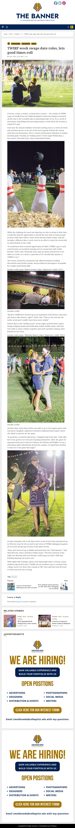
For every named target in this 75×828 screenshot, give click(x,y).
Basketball (54, 616)
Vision (34, 44)
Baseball (19, 616)
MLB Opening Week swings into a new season (26, 622)
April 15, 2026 (23, 626)
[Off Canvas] (3, 27)
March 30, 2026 (58, 626)
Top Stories (26, 44)
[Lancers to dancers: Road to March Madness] (44, 621)
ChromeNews (43, 826)
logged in (19, 602)
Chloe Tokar (12, 56)
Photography (16, 44)
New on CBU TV (71, 27)
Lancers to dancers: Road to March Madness (61, 622)
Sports (24, 616)
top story (14, 577)
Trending (19, 619)
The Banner (37, 16)
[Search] (68, 27)
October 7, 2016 (23, 56)
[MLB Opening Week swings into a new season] (10, 621)
